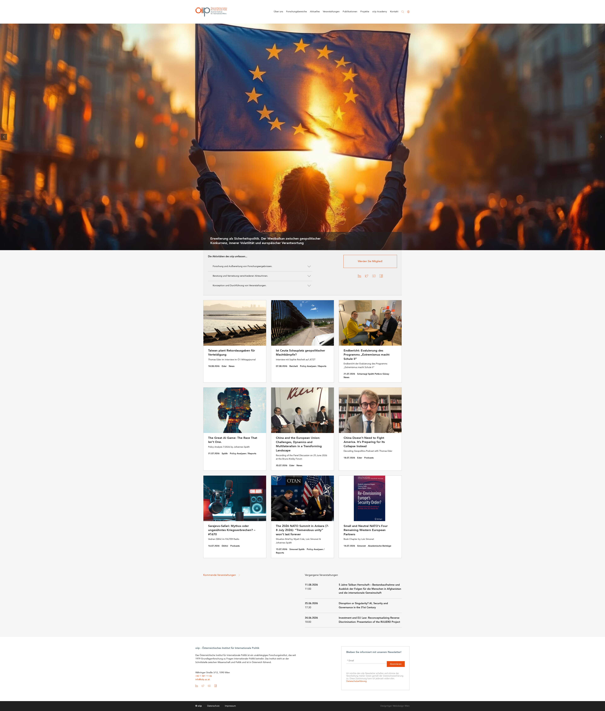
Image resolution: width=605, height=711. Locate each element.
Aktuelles (315, 12)
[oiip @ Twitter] (366, 276)
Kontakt (394, 12)
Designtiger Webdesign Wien (395, 706)
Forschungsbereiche (296, 12)
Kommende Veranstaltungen (219, 575)
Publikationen (350, 12)
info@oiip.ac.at (202, 679)
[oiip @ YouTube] (373, 276)
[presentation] (4, 137)
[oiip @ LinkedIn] (359, 276)
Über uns (278, 12)
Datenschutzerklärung (356, 681)
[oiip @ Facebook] (381, 276)
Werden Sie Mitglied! (370, 261)
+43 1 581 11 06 (203, 676)
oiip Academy (379, 12)
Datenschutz (213, 706)
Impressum (230, 706)
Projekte (364, 12)
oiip (211, 12)
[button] (260, 266)
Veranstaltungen (331, 12)
